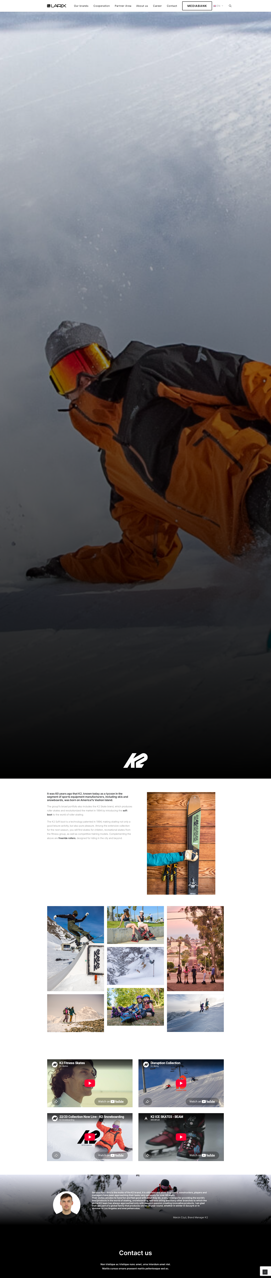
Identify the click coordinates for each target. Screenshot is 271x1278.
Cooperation (101, 5)
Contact (172, 5)
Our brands (81, 5)
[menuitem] (81, 6)
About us (142, 5)
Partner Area (123, 5)
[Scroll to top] (265, 1271)
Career (157, 5)
